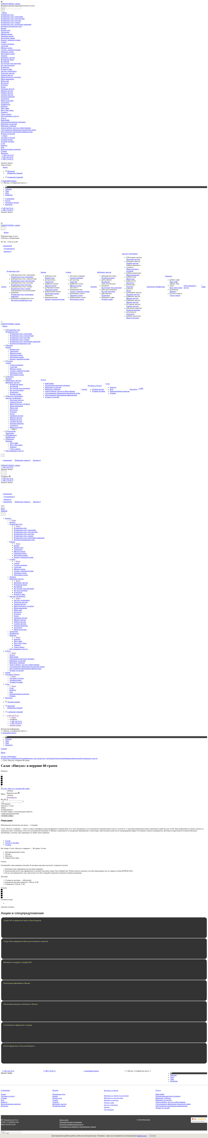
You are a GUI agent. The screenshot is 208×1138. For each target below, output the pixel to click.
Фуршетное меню (59, 1106)
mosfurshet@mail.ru (9, 181)
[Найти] (2, 10)
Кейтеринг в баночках (111, 1100)
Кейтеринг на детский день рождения (116, 1096)
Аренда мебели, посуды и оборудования (170, 1102)
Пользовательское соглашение (71, 1122)
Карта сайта (64, 1120)
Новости (4, 1102)
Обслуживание (109, 1109)
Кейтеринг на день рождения (113, 1098)
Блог (2, 1100)
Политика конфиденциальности (71, 1124)
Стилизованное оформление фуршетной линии (173, 1104)
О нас (12, 688)
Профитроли (68, 758)
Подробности (12, 797)
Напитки (17, 639)
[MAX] (106, 187)
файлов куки (142, 1136)
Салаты (16, 563)
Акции (3, 1094)
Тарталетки (59, 758)
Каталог (12, 522)
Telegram (8, 189)
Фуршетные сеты (20, 528)
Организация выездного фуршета (168, 1096)
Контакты (8, 204)
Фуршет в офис (109, 1103)
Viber (7, 191)
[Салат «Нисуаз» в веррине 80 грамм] (15, 788)
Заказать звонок (15, 725)
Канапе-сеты (57, 1098)
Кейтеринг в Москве (163, 1098)
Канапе (16, 546)
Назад (14, 520)
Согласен (153, 1136)
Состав (7, 841)
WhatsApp (9, 195)
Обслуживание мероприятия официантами (171, 1106)
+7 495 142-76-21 (7, 155)
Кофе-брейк (160, 1094)
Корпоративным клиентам (10, 1104)
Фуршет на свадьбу (163, 1108)
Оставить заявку (7, 816)
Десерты (22, 758)
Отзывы (8, 845)
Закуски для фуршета (22, 600)
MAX (3, 509)
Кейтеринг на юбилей (111, 1090)
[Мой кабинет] (2, 458)
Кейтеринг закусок (21, 583)
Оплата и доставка (12, 843)
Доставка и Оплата (17, 678)
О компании (9, 199)
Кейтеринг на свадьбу (164, 1100)
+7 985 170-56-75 (7, 159)
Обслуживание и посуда (89, 758)
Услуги (7, 201)
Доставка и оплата (12, 202)
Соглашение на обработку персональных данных (78, 1127)
